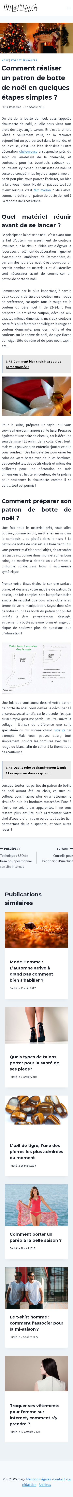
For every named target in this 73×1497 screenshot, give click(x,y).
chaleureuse (28, 151)
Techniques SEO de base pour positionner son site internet (16, 858)
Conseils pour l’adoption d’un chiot (57, 855)
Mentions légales (38, 1479)
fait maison (43, 190)
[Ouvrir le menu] (69, 8)
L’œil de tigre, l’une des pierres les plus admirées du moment (36, 1151)
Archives (45, 1484)
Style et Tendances (24, 60)
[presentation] (36, 933)
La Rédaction (13, 107)
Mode (5, 60)
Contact (59, 1479)
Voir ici (60, 730)
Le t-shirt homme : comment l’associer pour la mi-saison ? (36, 1323)
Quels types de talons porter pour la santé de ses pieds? (34, 1062)
